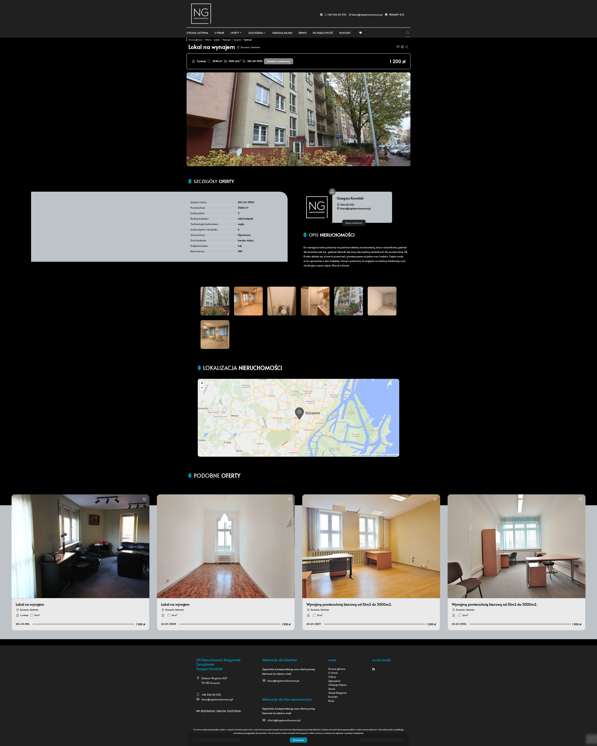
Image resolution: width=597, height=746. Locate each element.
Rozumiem (298, 739)
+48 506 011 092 (211, 694)
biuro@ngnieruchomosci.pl (355, 208)
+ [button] (202, 383)
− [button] (202, 388)
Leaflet (354, 455)
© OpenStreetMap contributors (385, 455)
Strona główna (197, 32)
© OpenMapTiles (365, 455)
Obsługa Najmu (282, 32)
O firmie (219, 32)
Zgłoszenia (334, 680)
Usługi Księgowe (337, 692)
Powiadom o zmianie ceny (278, 61)
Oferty (234, 32)
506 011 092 (347, 204)
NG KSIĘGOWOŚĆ (323, 32)
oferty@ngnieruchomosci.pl (284, 720)
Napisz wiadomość (353, 222)
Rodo (331, 700)
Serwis (302, 32)
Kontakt (345, 32)
